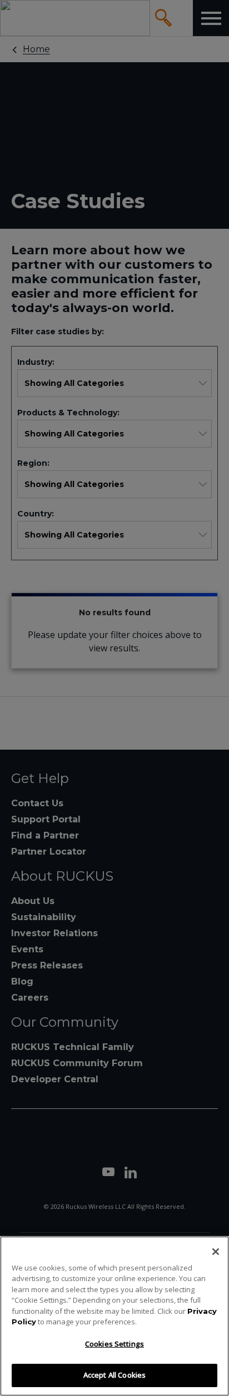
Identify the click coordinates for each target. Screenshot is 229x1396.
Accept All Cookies (114, 1375)
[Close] (215, 1251)
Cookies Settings (114, 1344)
